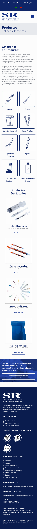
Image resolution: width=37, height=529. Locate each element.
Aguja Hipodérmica (18, 306)
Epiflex (27, 154)
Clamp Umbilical (27, 131)
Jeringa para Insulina (18, 266)
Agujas (27, 109)
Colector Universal (10, 131)
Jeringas (10, 109)
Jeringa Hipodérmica (18, 226)
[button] (32, 16)
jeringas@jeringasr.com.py (24, 495)
